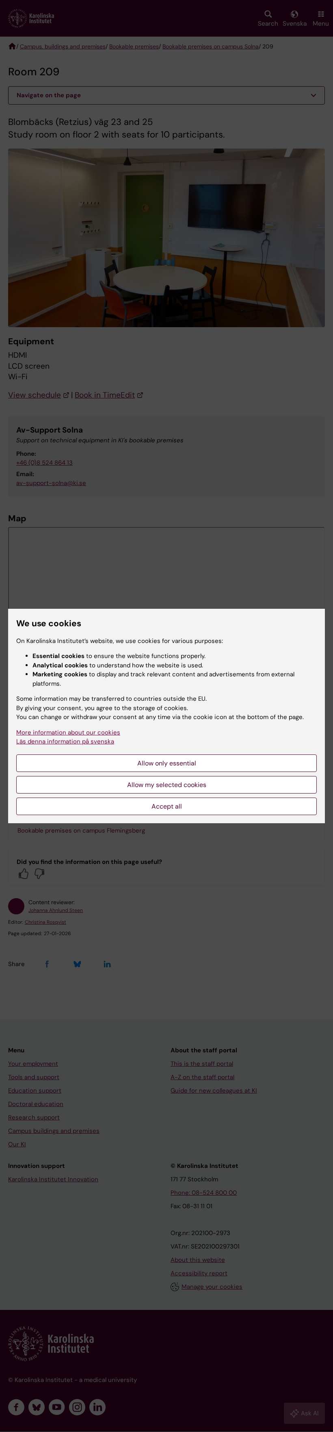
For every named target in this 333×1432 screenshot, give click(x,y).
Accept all (166, 806)
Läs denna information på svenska (65, 741)
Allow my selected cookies (166, 784)
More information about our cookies (68, 732)
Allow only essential (166, 763)
